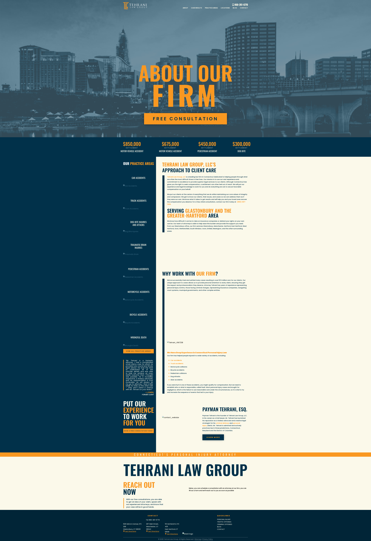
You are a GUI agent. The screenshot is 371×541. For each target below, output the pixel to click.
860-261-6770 (154, 520)
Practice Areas (211, 8)
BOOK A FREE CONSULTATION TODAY (138, 431)
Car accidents (176, 360)
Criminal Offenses (224, 524)
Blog (235, 8)
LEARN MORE (213, 437)
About (185, 8)
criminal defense (222, 423)
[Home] (135, 5)
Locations (225, 8)
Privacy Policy (207, 539)
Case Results (196, 8)
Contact (244, 8)
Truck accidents (177, 363)
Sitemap (198, 539)
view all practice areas (138, 351)
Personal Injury (223, 519)
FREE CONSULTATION (185, 119)
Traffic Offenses (224, 522)
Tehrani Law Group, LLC (176, 177)
